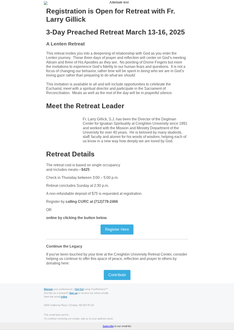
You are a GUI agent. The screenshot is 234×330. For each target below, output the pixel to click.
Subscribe (108, 326)
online (64, 296)
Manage (48, 289)
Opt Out (79, 289)
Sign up (73, 293)
